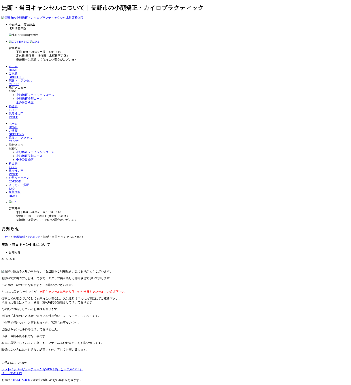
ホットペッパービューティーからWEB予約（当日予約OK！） (42, 369)
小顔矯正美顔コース (29, 98)
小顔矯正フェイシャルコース (35, 94)
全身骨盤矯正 (25, 102)
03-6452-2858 (21, 380)
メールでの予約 (11, 373)
